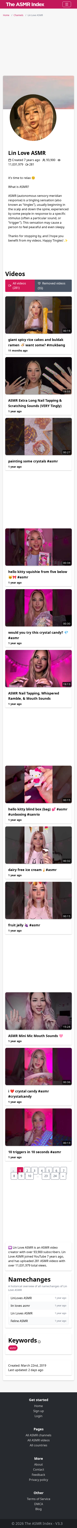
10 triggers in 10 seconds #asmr (34, 1152)
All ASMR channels (38, 1435)
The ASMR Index (38, 1523)
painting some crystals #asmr (33, 461)
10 (29, 1176)
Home (38, 1406)
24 (55, 1176)
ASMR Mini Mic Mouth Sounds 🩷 (35, 1036)
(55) (51, 285)
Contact (38, 1469)
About (38, 1464)
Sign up (38, 1411)
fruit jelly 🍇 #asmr (24, 925)
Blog (38, 1509)
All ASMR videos (38, 1440)
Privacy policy (38, 1480)
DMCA (38, 1504)
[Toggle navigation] (66, 4)
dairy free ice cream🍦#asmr (32, 869)
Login (38, 1416)
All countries (38, 1445)
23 (46, 1176)
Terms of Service (38, 1499)
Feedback (38, 1475)
